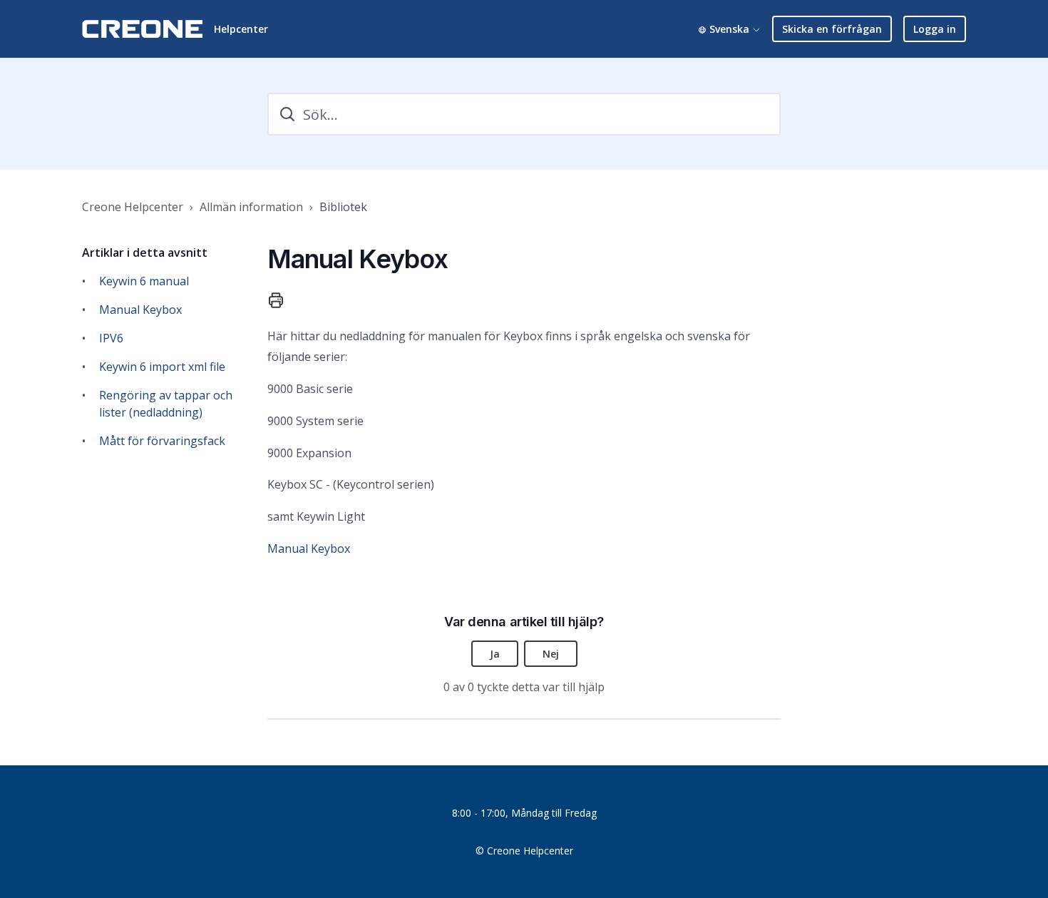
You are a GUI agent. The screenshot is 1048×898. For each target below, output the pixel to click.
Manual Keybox (140, 309)
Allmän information (251, 207)
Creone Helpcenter (132, 207)
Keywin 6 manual (144, 281)
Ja (495, 653)
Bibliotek (343, 207)
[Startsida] (142, 29)
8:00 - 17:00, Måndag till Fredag (524, 813)
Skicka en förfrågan (832, 29)
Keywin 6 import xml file (162, 366)
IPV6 (111, 338)
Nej (551, 653)
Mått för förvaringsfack (162, 441)
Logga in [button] (934, 29)
